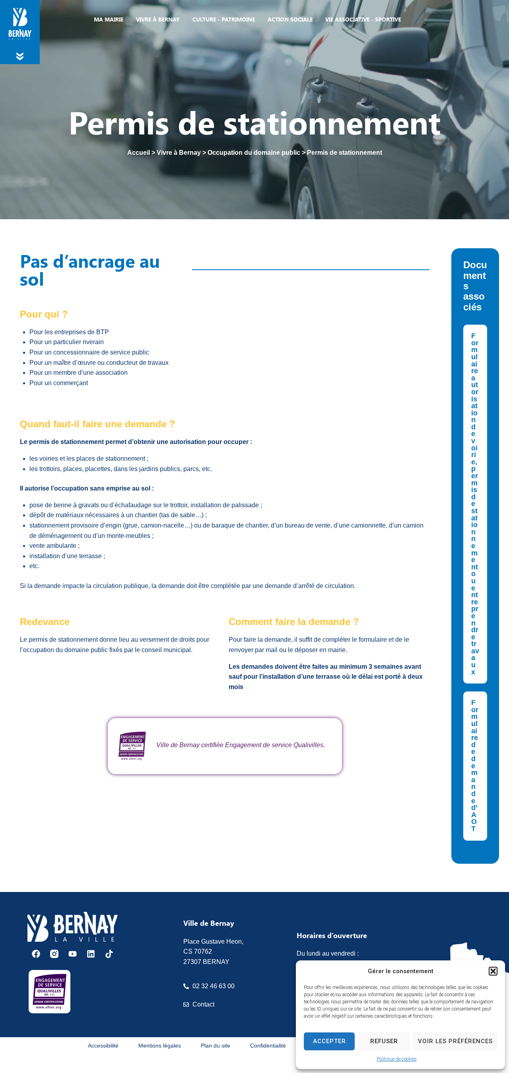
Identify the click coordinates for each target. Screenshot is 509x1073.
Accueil (138, 152)
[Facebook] (36, 954)
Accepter (329, 1041)
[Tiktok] (109, 954)
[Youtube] (72, 954)
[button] (493, 971)
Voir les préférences (455, 1041)
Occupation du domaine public (254, 152)
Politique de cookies (397, 1059)
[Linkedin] (91, 954)
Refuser (384, 1041)
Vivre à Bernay (179, 152)
